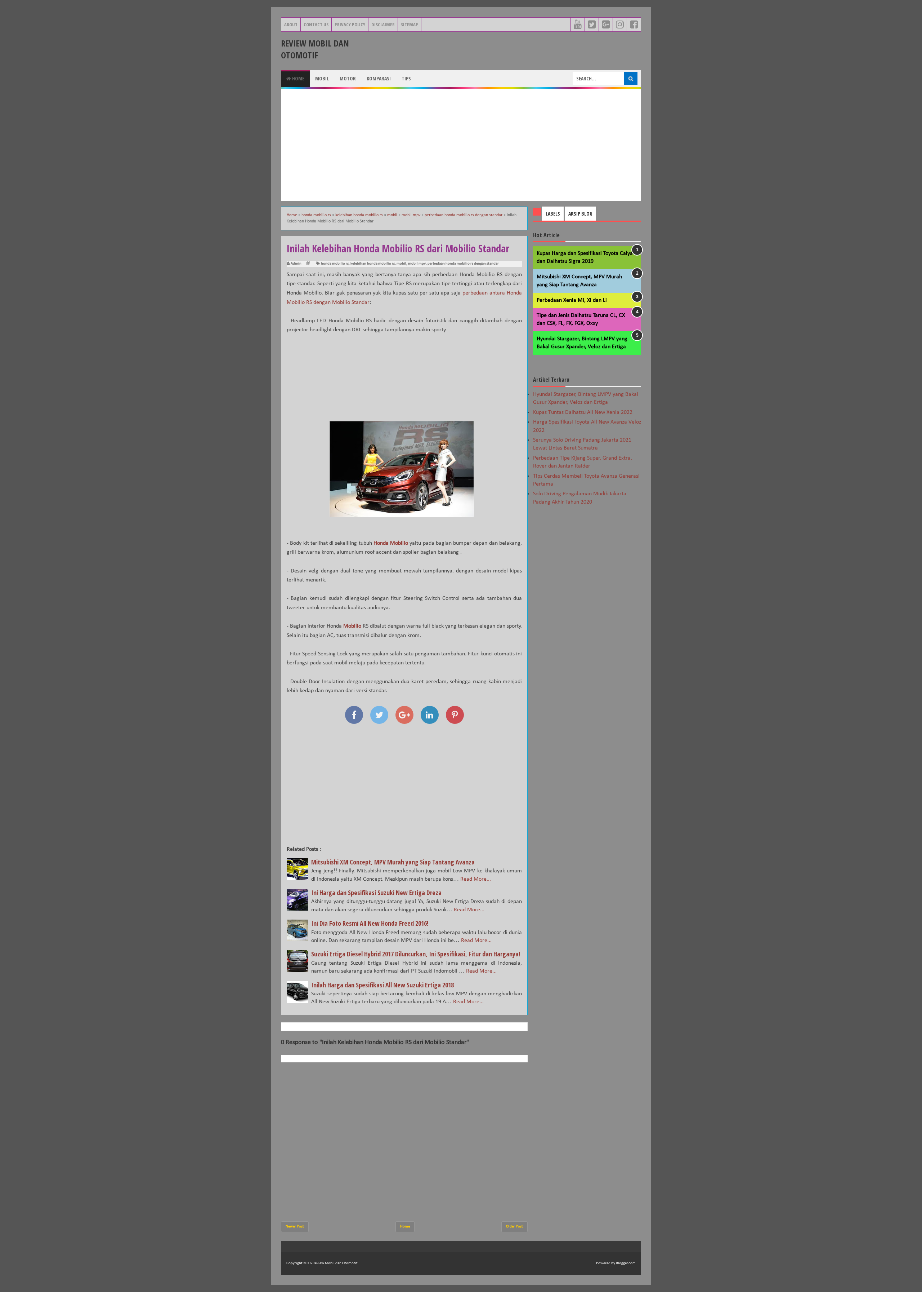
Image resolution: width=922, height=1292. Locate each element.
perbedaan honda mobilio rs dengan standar (463, 264)
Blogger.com (626, 1263)
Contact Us (316, 24)
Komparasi (379, 78)
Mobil (322, 78)
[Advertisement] (461, 144)
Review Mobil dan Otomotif (315, 49)
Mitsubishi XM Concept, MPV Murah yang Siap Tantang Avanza (393, 862)
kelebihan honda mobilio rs (372, 264)
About (290, 24)
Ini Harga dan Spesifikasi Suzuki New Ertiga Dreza (376, 892)
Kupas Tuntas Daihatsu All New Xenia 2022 (582, 412)
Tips (406, 78)
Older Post (514, 1227)
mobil (401, 264)
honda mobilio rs (335, 264)
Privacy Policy (350, 24)
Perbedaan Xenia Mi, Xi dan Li (572, 300)
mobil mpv (417, 264)
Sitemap (409, 24)
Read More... (475, 879)
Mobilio (352, 626)
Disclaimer (383, 24)
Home (297, 78)
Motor (348, 78)
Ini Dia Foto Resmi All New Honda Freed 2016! (369, 923)
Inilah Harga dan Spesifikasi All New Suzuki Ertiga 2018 (382, 985)
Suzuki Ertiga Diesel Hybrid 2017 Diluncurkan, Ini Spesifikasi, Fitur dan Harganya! (415, 954)
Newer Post (295, 1227)
